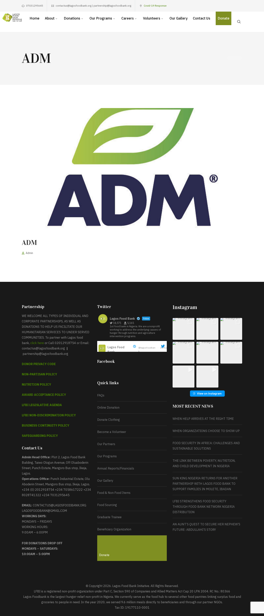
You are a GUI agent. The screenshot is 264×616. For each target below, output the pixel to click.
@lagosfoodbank (146, 349)
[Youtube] (234, 6)
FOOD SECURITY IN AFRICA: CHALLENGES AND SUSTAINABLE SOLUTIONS (206, 445)
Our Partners (106, 444)
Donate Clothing (108, 420)
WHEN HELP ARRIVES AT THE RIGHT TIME (203, 419)
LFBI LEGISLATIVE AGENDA (42, 405)
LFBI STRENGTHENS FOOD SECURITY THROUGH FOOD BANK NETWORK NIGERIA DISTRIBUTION (204, 506)
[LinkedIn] (240, 6)
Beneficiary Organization (114, 529)
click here (37, 343)
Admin (29, 253)
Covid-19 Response (155, 5)
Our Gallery (105, 480)
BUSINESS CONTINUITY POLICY (45, 425)
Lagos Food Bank (115, 349)
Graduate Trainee (109, 517)
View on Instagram (209, 393)
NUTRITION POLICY (36, 384)
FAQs (100, 395)
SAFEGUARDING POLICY (40, 436)
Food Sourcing (107, 505)
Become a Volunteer (111, 432)
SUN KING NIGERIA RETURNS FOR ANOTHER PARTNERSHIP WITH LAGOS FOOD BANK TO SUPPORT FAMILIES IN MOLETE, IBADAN (205, 483)
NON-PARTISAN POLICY (39, 374)
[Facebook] (216, 6)
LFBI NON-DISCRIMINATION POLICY (49, 415)
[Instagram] (228, 6)
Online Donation (108, 407)
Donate (104, 555)
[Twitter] (222, 6)
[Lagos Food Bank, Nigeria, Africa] (12, 17)
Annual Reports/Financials (115, 468)
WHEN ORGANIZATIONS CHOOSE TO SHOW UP (206, 431)
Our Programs (107, 456)
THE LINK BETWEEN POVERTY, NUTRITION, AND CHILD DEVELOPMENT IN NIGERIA (204, 463)
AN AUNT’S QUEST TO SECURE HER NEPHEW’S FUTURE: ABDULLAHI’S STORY (206, 527)
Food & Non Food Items (113, 493)
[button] (183, 329)
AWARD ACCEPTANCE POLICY (44, 395)
